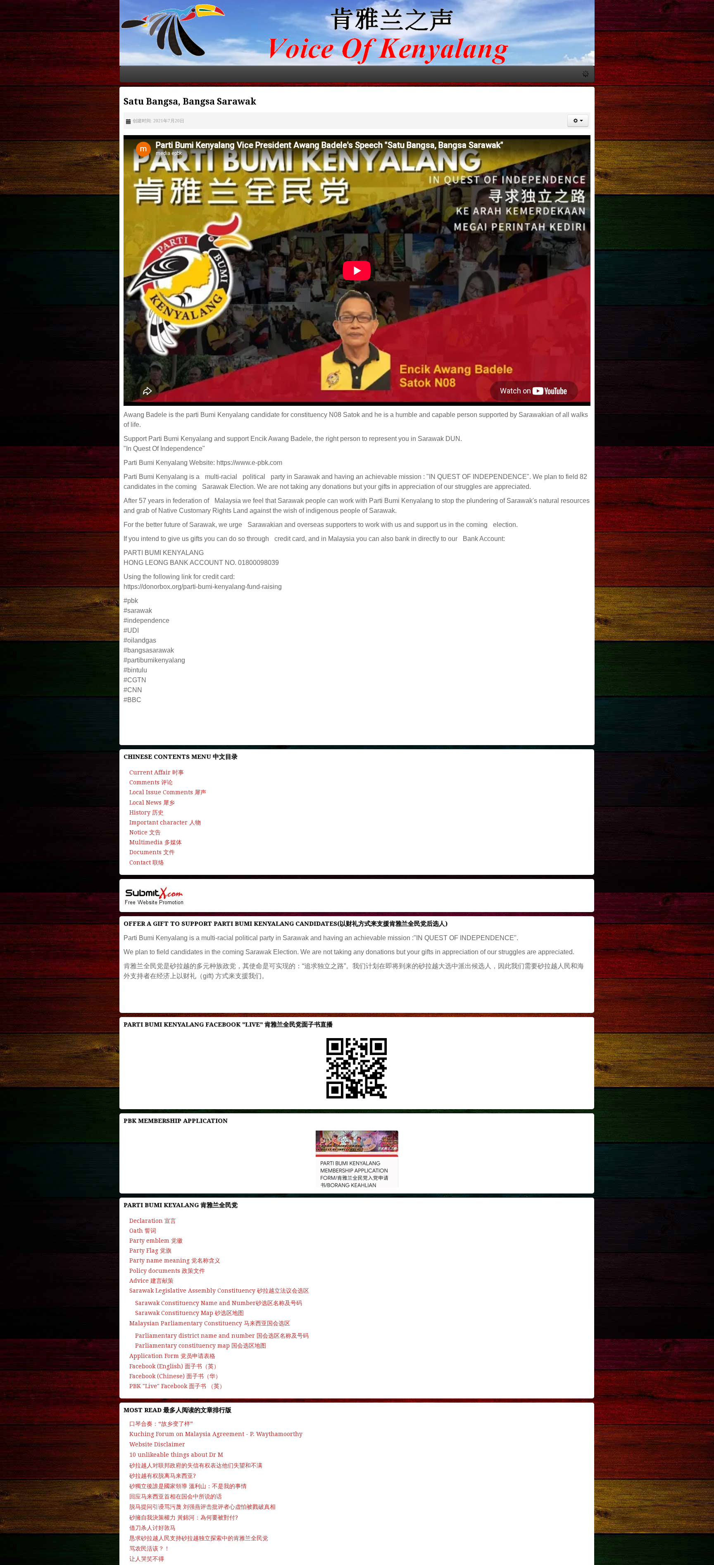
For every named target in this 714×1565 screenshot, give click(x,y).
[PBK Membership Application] (356, 1294)
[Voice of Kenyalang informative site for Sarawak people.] (357, 49)
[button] (693, 152)
